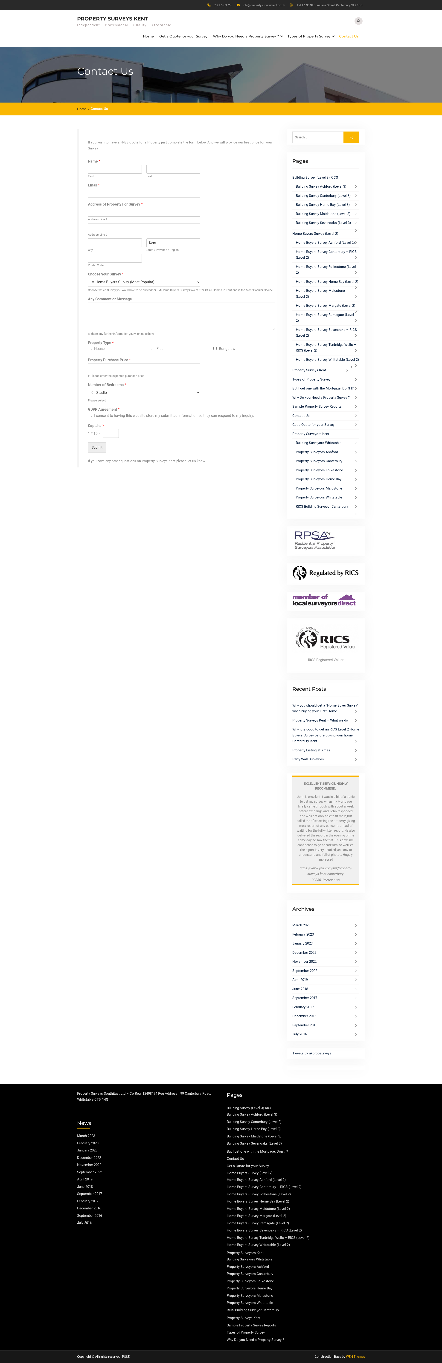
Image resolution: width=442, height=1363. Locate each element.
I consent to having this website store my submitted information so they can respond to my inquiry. (174, 415)
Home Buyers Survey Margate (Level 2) (325, 306)
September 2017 (304, 998)
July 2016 (299, 1034)
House (99, 348)
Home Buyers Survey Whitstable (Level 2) (327, 360)
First (91, 176)
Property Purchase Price (109, 360)
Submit (97, 447)
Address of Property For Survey (115, 204)
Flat (160, 348)
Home (148, 36)
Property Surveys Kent (112, 19)
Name (94, 161)
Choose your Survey (106, 274)
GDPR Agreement (103, 409)
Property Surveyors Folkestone (319, 470)
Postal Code (96, 265)
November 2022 (304, 961)
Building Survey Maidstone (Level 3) (323, 214)
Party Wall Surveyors (308, 759)
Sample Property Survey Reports (317, 406)
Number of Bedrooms (107, 385)
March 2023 (301, 925)
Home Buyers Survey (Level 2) (315, 234)
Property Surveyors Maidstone (319, 488)
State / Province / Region (162, 250)
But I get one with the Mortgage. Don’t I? (323, 388)
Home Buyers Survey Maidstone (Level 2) (258, 1209)
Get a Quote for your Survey (183, 36)
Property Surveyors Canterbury (319, 461)
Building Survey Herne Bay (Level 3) (323, 205)
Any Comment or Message (110, 299)
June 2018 (300, 989)
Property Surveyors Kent (310, 434)
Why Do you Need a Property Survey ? (246, 36)
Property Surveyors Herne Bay (318, 479)
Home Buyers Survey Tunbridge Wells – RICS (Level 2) (268, 1238)
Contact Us (349, 36)
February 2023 (303, 934)
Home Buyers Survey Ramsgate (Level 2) (258, 1223)
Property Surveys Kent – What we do (320, 720)
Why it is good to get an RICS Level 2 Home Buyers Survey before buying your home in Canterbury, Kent (325, 735)
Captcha (96, 426)
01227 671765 (223, 5)
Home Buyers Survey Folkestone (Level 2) (259, 1194)
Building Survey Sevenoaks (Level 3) (323, 223)
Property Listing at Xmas (311, 750)
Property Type (101, 343)
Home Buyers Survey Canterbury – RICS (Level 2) (264, 1187)
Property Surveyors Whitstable (319, 497)
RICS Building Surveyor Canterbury (322, 506)
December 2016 (304, 1016)
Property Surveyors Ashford (317, 452)
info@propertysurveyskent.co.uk (264, 5)
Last (149, 176)
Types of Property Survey (309, 36)
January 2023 (302, 943)
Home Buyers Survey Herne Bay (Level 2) (327, 282)
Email (94, 185)
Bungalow (227, 348)
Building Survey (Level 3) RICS (315, 177)
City (90, 250)
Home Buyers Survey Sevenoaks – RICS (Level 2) (264, 1230)
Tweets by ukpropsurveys (311, 1053)
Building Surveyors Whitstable (318, 443)
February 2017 (303, 1007)
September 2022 (304, 971)
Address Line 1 (97, 219)
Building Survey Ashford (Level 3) (321, 186)
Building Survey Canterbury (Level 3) (323, 196)
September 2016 (304, 1025)
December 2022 (304, 953)
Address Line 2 (97, 234)
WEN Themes (355, 1356)
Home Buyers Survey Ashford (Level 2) (325, 243)
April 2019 (300, 980)
